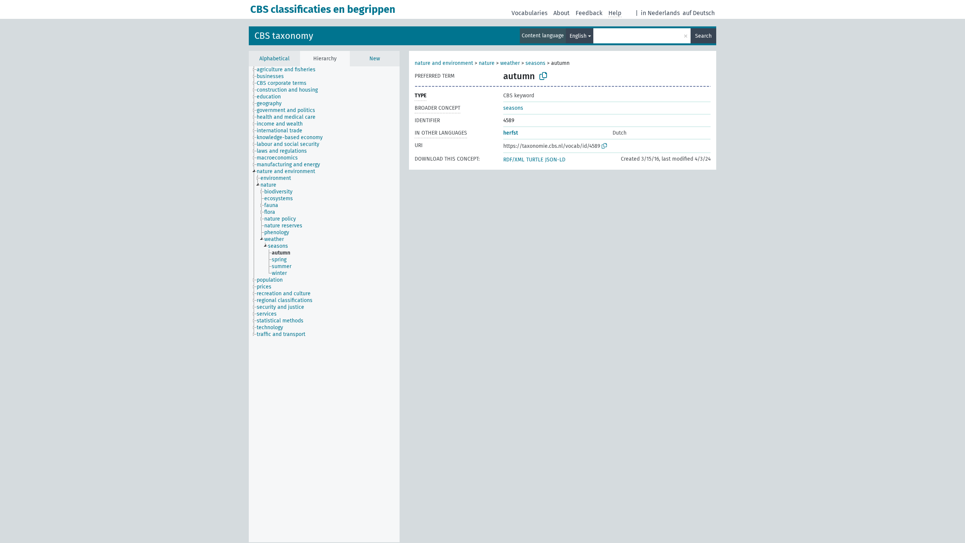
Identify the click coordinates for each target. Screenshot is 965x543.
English (578, 36)
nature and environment (444, 63)
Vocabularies (529, 13)
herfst (510, 133)
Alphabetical (274, 58)
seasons (535, 63)
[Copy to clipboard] (543, 76)
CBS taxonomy (283, 36)
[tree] (324, 304)
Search (703, 36)
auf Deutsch (699, 13)
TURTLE (534, 159)
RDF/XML (513, 159)
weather (510, 63)
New (374, 58)
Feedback (589, 13)
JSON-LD (555, 159)
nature (487, 63)
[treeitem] (289, 69)
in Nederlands (660, 13)
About (561, 13)
